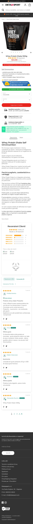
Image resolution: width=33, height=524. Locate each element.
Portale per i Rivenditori (9, 481)
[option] (16, 36)
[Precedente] (2, 52)
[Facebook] (3, 503)
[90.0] (15, 266)
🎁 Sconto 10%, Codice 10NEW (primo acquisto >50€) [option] (16, 15)
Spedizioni (5, 471)
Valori (21, 137)
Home (3, 19)
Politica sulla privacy (8, 467)
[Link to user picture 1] (16, 298)
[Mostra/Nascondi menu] (2, 5)
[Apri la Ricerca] (2, 10)
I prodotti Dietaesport (6, 517)
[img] (7, 291)
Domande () (20, 279)
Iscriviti (8, 453)
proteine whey (26, 183)
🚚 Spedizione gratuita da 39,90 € (16, 1)
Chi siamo (5, 476)
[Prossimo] (31, 52)
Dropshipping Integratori (9, 479)
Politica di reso (6, 469)
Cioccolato (6, 95)
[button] (12, 58)
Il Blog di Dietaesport (6, 515)
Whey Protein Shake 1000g (12, 19)
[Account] (25, 4)
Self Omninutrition (8, 69)
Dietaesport (12, 519)
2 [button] (14, 414)
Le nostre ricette (16, 515)
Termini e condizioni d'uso (9, 464)
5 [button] (19, 52)
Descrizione (13, 137)
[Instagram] (6, 503)
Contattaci (5, 474)
